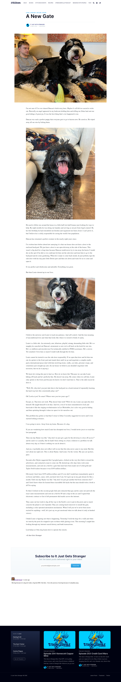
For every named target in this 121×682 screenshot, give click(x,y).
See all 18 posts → (19, 659)
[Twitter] (100, 3)
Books (31, 3)
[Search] (93, 3)
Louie (27, 12)
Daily (25, 3)
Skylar (39, 12)
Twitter (108, 675)
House (44, 12)
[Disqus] (60, 599)
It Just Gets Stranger (37, 24)
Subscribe (106, 3)
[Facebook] (96, 3)
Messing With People (79, 3)
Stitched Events (40, 3)
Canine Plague (18, 651)
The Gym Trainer (18, 644)
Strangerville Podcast (63, 3)
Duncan (33, 12)
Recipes (50, 3)
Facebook (101, 675)
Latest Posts (93, 675)
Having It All (17, 637)
